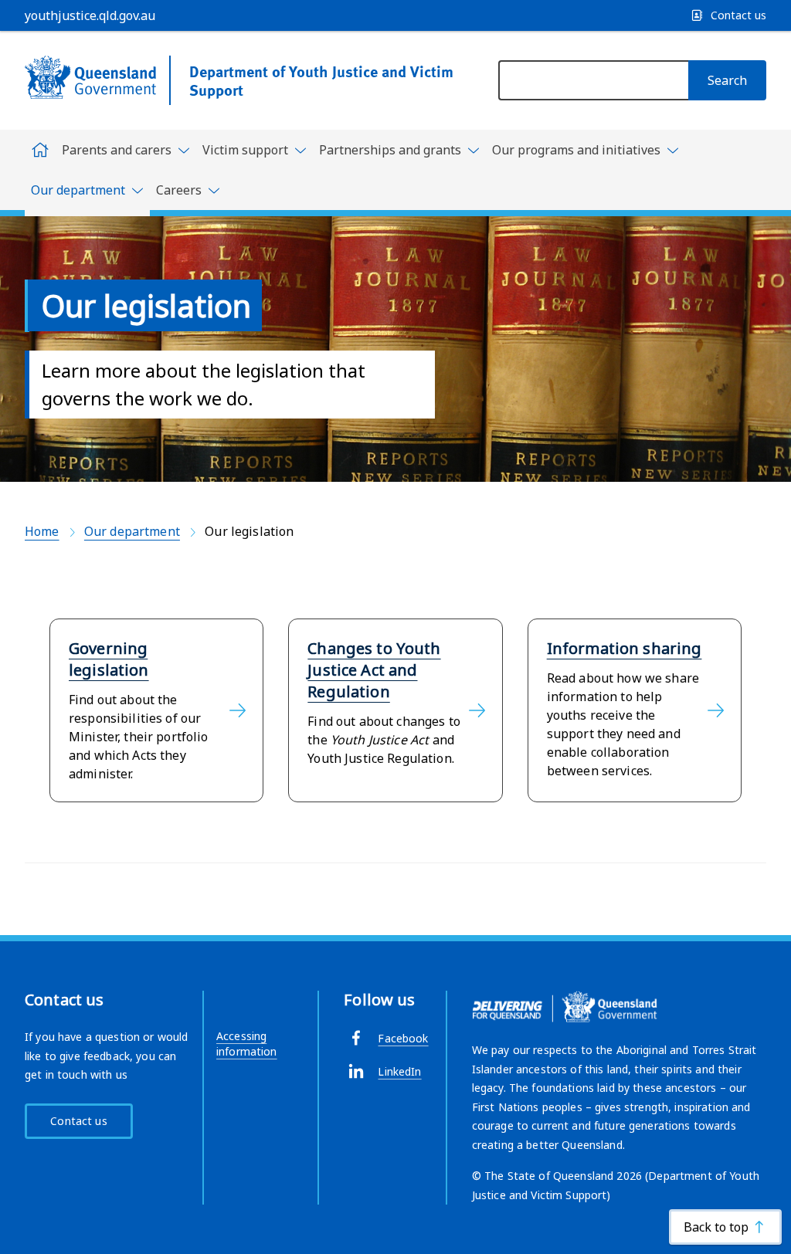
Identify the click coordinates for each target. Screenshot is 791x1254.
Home (42, 531)
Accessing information (246, 1044)
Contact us (78, 1120)
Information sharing (624, 648)
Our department (132, 531)
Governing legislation (109, 659)
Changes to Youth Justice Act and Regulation (373, 670)
